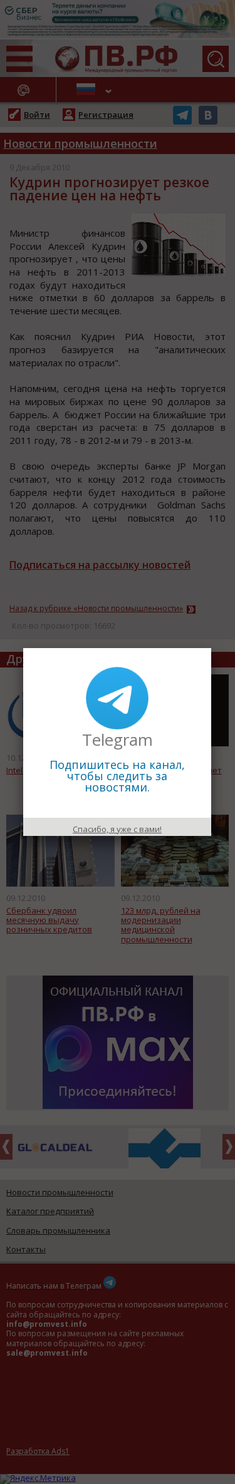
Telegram (117, 739)
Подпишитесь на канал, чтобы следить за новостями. (117, 776)
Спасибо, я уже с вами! (117, 829)
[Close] (211, 648)
